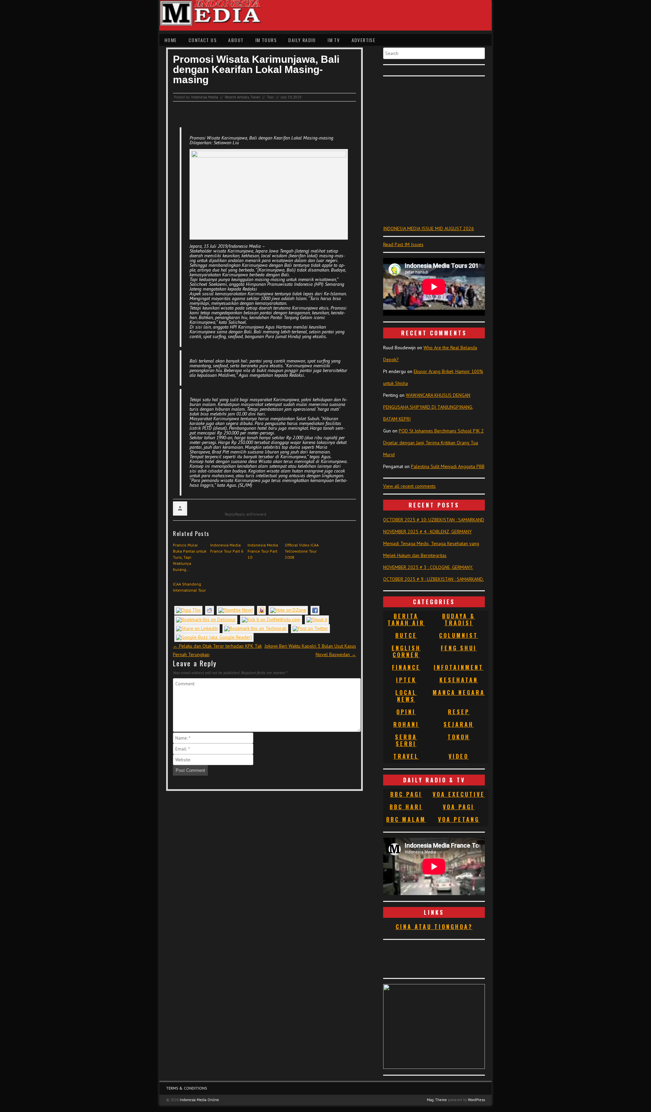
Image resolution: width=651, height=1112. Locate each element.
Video (459, 756)
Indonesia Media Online (199, 1099)
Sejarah (458, 724)
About (235, 39)
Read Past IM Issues (403, 244)
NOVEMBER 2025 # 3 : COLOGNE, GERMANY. (428, 567)
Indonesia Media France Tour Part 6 (226, 548)
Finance (406, 667)
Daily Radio (302, 39)
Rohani (406, 724)
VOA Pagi (458, 807)
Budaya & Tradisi (458, 619)
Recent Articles (237, 97)
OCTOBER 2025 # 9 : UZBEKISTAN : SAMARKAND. (433, 579)
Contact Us (203, 39)
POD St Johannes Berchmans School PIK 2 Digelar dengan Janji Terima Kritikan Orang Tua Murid (433, 443)
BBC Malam (406, 819)
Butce (406, 635)
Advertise (364, 39)
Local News (406, 695)
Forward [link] (258, 514)
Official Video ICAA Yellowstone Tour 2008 (302, 551)
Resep (459, 712)
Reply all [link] (243, 514)
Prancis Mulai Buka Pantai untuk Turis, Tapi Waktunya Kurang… (189, 557)
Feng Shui (459, 648)
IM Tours (266, 39)
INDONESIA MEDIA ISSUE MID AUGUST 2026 (428, 228)
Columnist (458, 635)
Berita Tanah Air (406, 619)
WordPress (476, 1099)
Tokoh (459, 737)
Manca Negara (459, 692)
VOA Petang (458, 819)
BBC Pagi (406, 794)
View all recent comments (409, 486)
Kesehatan (458, 680)
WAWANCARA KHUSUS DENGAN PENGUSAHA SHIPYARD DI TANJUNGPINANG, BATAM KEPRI (428, 407)
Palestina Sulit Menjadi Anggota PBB (448, 466)
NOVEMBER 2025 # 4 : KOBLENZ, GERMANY (427, 532)
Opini (406, 712)
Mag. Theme (437, 1099)
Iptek (406, 680)
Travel (255, 97)
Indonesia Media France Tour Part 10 (263, 551)
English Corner (406, 651)
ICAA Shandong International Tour (189, 587)
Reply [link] (230, 514)
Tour (270, 97)
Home (170, 39)
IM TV (334, 39)
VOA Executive (459, 794)
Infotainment (459, 667)
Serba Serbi (406, 740)
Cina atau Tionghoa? (434, 927)
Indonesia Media (204, 97)
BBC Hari (406, 807)
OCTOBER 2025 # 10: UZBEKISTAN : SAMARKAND (433, 520)
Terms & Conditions (186, 1088)
